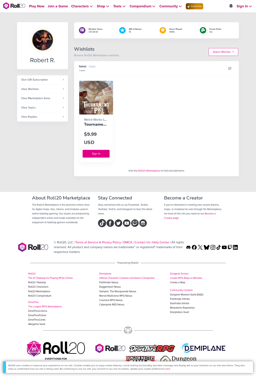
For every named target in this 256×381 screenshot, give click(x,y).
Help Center (160, 242)
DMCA (127, 242)
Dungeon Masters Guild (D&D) (186, 294)
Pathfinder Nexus (108, 282)
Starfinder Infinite (179, 303)
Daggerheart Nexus (110, 287)
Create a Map (177, 282)
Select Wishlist (222, 52)
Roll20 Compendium (39, 296)
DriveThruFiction (37, 315)
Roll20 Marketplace (149, 171)
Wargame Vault (36, 324)
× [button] (250, 365)
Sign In (96, 154)
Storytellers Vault (179, 312)
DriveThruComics (37, 311)
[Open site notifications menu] (231, 6)
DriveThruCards (36, 320)
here (167, 369)
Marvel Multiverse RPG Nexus (115, 296)
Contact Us (142, 242)
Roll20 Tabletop (37, 282)
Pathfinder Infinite (180, 299)
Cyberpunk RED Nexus (111, 304)
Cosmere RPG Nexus (111, 300)
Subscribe (196, 6)
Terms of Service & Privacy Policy (98, 242)
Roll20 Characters (38, 287)
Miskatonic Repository (182, 308)
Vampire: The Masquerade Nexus (117, 291)
